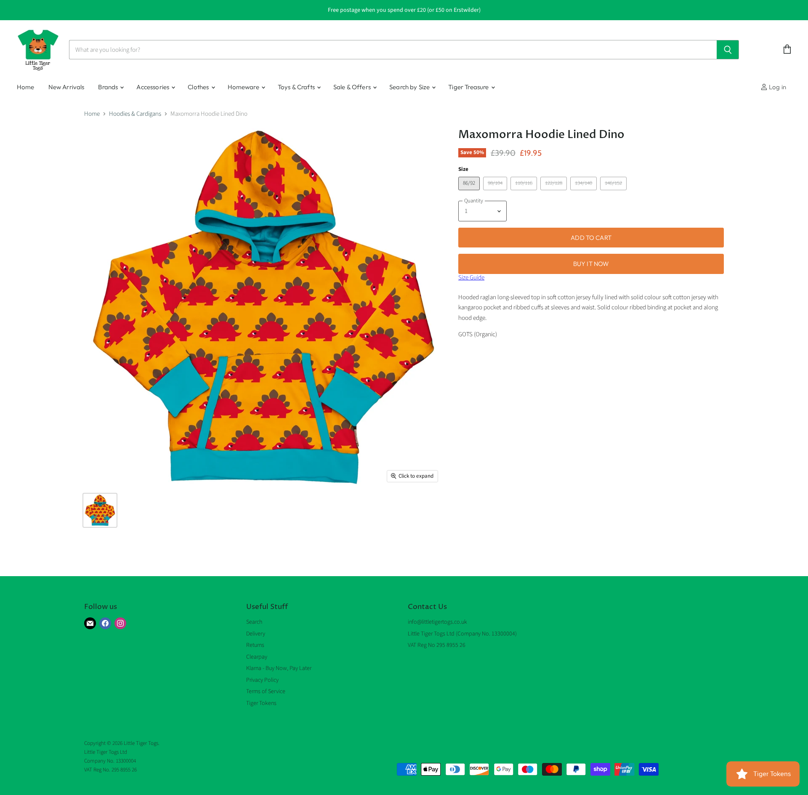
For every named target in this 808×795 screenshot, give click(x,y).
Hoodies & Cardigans (135, 113)
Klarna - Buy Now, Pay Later (278, 668)
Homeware (244, 87)
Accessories (153, 87)
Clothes (199, 87)
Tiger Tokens (261, 703)
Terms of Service (265, 691)
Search (254, 622)
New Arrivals (66, 87)
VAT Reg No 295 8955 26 (436, 645)
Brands (108, 87)
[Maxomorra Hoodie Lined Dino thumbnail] (100, 510)
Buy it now (591, 264)
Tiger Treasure (469, 87)
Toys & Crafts (297, 87)
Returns (255, 645)
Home (26, 87)
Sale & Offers (352, 87)
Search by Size (410, 87)
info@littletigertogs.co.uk (437, 622)
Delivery (255, 634)
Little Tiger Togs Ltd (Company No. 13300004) (462, 634)
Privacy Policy (262, 680)
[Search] (728, 49)
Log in (777, 87)
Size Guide (471, 277)
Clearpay (256, 657)
